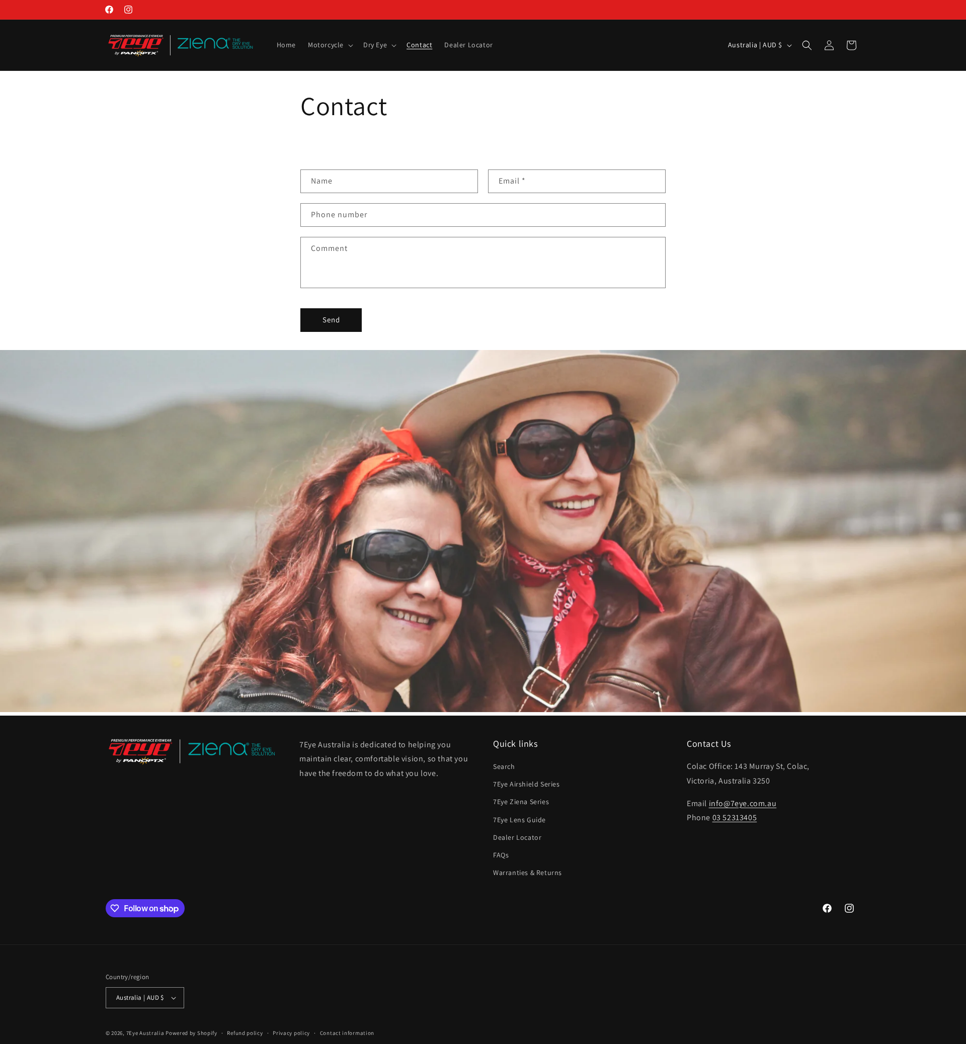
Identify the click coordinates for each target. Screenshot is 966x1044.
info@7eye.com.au (743, 803)
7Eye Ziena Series (521, 802)
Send (331, 319)
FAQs (501, 855)
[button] (329, 44)
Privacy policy (291, 1032)
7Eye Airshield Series (526, 784)
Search (504, 766)
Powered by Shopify (191, 1032)
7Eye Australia (145, 1032)
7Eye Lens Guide (519, 819)
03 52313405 (734, 818)
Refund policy (245, 1032)
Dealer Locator (517, 837)
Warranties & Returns (527, 873)
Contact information (347, 1032)
